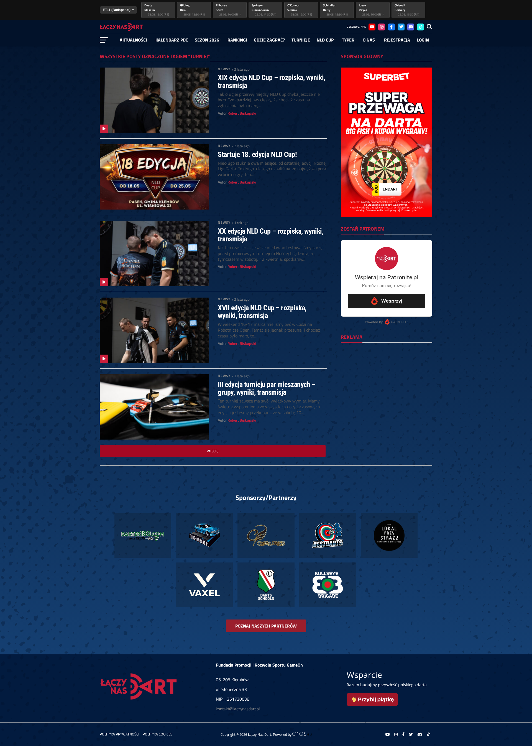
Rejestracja (397, 40)
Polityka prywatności (119, 734)
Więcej (213, 451)
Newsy (224, 69)
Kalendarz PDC (171, 40)
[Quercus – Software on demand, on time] (302, 734)
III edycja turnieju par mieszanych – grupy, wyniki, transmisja (267, 388)
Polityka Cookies (157, 734)
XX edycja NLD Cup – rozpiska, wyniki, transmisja (270, 235)
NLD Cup (325, 40)
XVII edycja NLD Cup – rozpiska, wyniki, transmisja (262, 311)
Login (423, 40)
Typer (348, 40)
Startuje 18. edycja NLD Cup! (257, 154)
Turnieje (300, 40)
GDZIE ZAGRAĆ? (269, 40)
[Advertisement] (386, 382)
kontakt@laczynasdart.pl (238, 709)
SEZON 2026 (207, 40)
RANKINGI (237, 40)
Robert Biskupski (241, 113)
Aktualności (133, 40)
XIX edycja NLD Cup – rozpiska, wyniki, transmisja (271, 81)
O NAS (369, 40)
